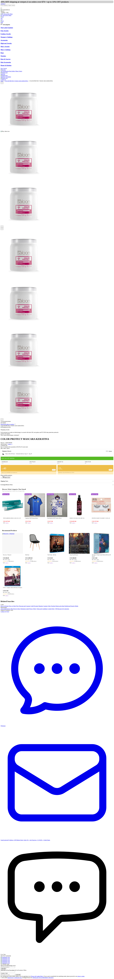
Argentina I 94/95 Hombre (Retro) (31, 518)
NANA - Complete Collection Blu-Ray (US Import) (12, 587)
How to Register (5, 606)
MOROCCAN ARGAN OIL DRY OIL (77, 518)
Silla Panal (27, 554)
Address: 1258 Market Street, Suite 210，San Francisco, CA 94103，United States (29, 840)
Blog (12, 608)
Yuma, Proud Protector (74, 554)
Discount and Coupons (24, 606)
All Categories (65, 608)
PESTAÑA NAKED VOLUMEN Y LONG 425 (101, 518)
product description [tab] (5, 433)
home (2, 81)
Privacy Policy (32, 608)
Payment (36, 606)
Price (17, 606)
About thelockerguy (5, 608)
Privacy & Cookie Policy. (37, 976)
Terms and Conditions (42, 608)
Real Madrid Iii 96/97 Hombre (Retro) (54, 518)
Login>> (7, 522)
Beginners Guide (25, 608)
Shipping (40, 606)
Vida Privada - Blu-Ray (51, 554)
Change (110, 451)
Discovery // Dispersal (7, 554)
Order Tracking (51, 606)
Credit (32, 606)
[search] (1, 8)
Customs (45, 606)
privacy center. (81, 976)
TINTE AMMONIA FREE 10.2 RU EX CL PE (12, 518)
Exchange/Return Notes (7, 484)
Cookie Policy (51, 608)
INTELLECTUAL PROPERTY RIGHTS (43, 977)
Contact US (3, 611)
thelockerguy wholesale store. (15, 977)
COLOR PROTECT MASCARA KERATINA (16, 81)
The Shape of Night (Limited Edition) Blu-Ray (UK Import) (101, 555)
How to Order (12, 606)
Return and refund (60, 606)
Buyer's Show (16, 608)
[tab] (57, 435)
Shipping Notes (4, 481)
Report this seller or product (7, 424)
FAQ (8, 611)
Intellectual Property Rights (71, 606)
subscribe (3, 968)
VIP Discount (58, 608)
